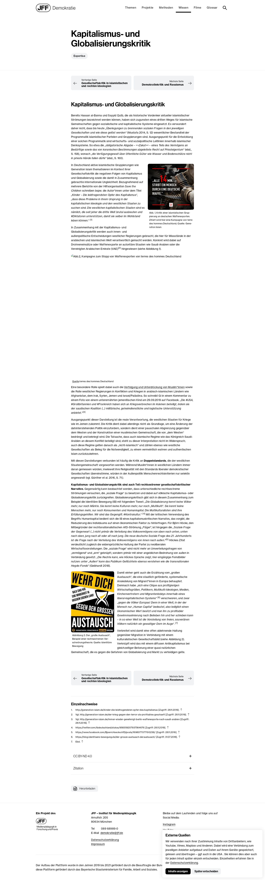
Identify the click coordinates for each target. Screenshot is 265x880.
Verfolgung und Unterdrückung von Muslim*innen (154, 387)
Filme (197, 7)
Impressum (98, 844)
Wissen (183, 7)
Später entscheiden (206, 871)
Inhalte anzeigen (178, 871)
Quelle (75, 381)
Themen (130, 7)
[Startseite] (55, 8)
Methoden (166, 7)
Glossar (212, 7)
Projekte (147, 7)
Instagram (169, 824)
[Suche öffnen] (225, 8)
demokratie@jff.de (111, 833)
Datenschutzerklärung (184, 862)
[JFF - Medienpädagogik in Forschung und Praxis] (47, 824)
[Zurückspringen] (181, 709)
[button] (84, 788)
